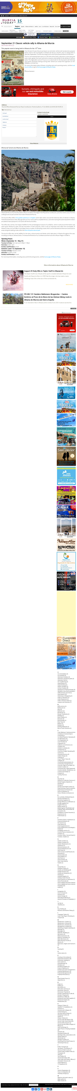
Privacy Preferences (33, 1084)
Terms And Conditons (49, 1084)
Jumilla (36, 26)
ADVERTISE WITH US (14, 15)
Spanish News (58, 31)
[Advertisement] (66, 613)
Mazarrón (52, 26)
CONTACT (7, 15)
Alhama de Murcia (29, 26)
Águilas (22, 26)
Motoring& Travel (31, 31)
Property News (47, 31)
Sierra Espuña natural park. (32, 230)
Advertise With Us (71, 1084)
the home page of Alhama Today (46, 67)
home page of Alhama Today (52, 257)
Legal (62, 1084)
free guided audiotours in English (25, 217)
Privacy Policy (57, 1084)
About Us (66, 1084)
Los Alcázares (45, 26)
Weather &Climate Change (14, 31)
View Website (34, 143)
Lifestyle (38, 31)
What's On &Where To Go (22, 31)
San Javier (57, 26)
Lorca (40, 26)
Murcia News (5, 31)
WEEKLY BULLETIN (23, 15)
